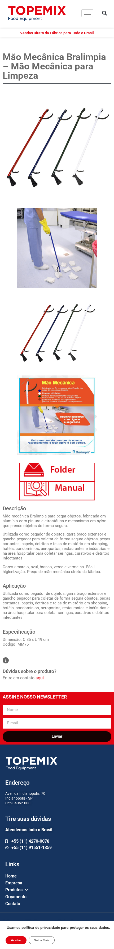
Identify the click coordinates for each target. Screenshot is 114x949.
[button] (104, 13)
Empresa (13, 882)
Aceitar (16, 940)
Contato (12, 903)
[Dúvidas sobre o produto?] (6, 660)
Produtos (14, 889)
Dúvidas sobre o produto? (29, 671)
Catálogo (57, 472)
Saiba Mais (41, 940)
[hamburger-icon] (87, 13)
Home (11, 876)
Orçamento (16, 896)
